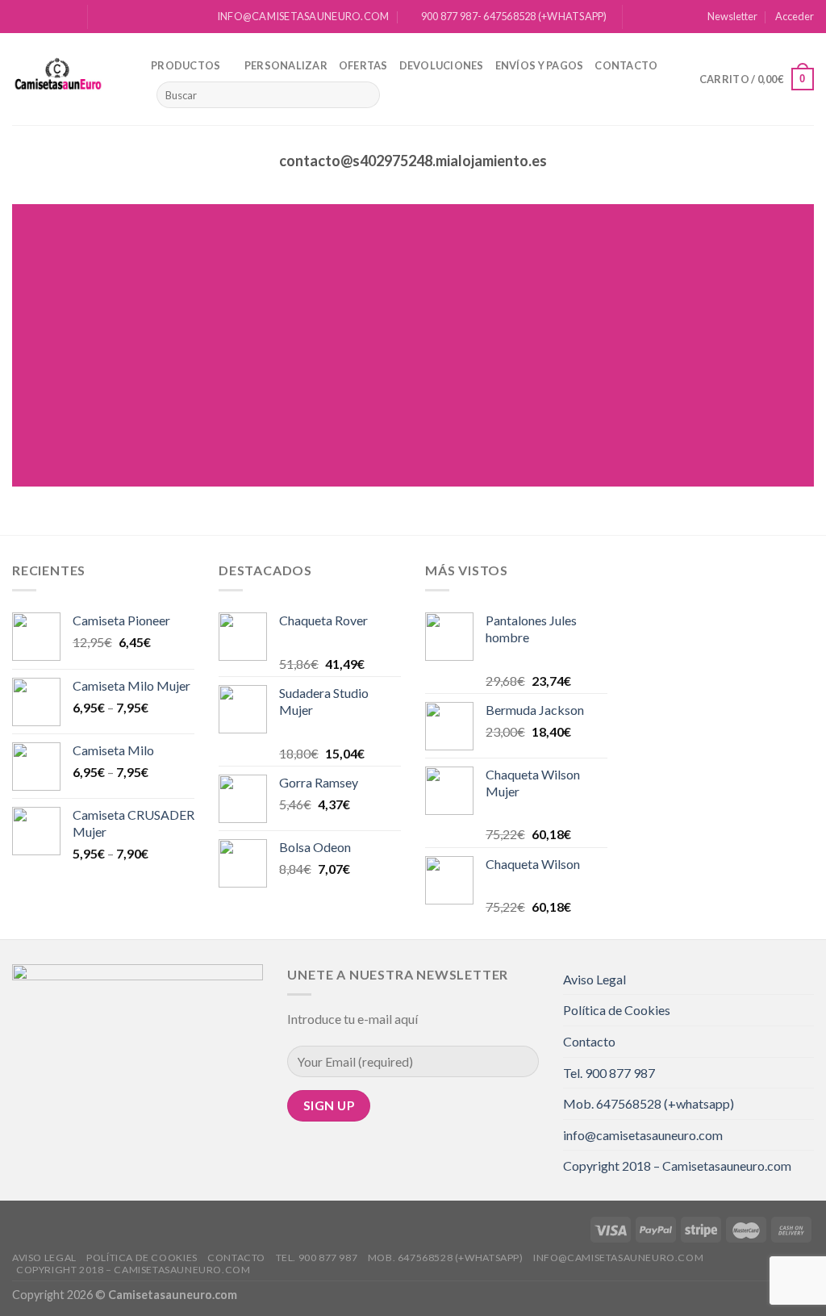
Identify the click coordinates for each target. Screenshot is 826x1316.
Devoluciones (441, 65)
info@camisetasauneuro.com (643, 1135)
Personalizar (285, 65)
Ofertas (363, 65)
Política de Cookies (616, 1009)
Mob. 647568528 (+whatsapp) (648, 1103)
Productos (185, 65)
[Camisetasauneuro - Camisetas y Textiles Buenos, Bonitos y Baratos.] (69, 79)
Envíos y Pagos (539, 65)
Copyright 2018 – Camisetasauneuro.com (677, 1165)
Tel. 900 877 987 (609, 1072)
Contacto (625, 65)
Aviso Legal (594, 979)
